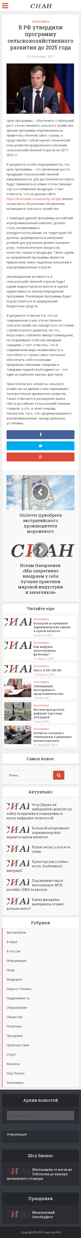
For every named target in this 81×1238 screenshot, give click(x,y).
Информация (17, 1134)
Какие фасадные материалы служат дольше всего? (35, 904)
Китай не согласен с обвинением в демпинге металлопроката (53, 737)
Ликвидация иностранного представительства (48, 690)
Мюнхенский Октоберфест (43, 1214)
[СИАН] (40, 5)
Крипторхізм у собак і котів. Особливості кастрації (38, 866)
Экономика (40, 21)
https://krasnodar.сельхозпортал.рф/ (34, 199)
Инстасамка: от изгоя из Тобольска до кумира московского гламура (39, 1174)
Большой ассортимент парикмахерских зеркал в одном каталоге (52, 627)
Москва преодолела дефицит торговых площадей (49, 713)
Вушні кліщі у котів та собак (51, 849)
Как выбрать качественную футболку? (45, 650)
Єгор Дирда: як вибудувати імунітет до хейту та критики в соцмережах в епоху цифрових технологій (39, 811)
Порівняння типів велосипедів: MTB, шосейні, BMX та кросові (35, 885)
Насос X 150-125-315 (47, 670)
